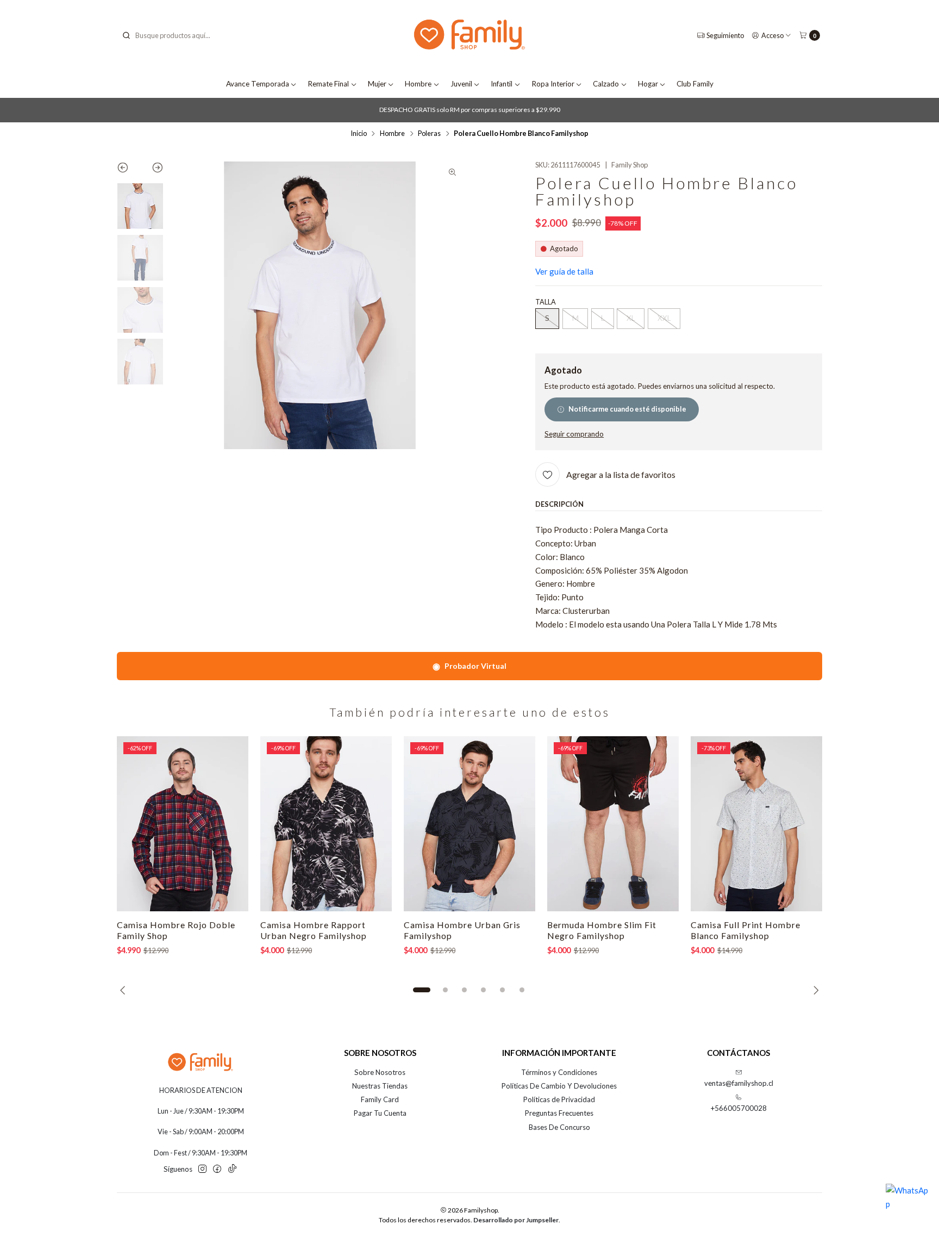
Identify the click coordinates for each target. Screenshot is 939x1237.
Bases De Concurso (559, 1127)
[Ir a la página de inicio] (469, 36)
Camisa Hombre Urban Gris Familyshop (462, 930)
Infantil (501, 83)
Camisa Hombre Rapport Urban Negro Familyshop (313, 930)
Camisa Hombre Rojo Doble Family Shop (176, 930)
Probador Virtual (469, 666)
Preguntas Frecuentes (559, 1113)
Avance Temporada (257, 83)
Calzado (606, 83)
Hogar (648, 83)
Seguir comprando (574, 434)
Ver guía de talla (564, 271)
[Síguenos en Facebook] (217, 1169)
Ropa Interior (552, 83)
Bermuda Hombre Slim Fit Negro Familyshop (601, 930)
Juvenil (461, 83)
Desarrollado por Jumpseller (516, 1220)
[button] (422, 990)
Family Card (380, 1099)
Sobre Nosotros (379, 1072)
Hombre (418, 83)
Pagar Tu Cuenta (380, 1113)
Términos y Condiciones (559, 1072)
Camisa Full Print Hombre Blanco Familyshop (745, 930)
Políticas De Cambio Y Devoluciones (559, 1085)
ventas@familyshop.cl (738, 1083)
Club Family (695, 83)
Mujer (377, 83)
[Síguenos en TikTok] (232, 1169)
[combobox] (176, 35)
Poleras (429, 133)
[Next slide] (152, 169)
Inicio (358, 133)
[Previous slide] (128, 169)
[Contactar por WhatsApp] (907, 1205)
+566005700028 (739, 1108)
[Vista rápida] (230, 823)
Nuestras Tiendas (380, 1085)
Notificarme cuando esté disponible (627, 409)
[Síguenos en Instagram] (202, 1169)
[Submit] (126, 35)
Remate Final (328, 83)
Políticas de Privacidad (559, 1099)
